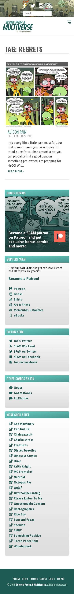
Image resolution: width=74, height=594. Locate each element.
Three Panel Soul (26, 541)
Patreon (19, 288)
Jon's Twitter (23, 341)
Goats (18, 387)
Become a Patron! (24, 278)
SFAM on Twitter (25, 351)
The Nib (60, 578)
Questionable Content (29, 503)
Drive (17, 461)
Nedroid (19, 477)
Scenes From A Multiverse (31, 584)
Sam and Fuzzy (24, 519)
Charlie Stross (24, 439)
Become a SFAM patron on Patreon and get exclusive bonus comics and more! (28, 239)
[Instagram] (41, 6)
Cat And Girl (22, 429)
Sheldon (19, 525)
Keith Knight (22, 466)
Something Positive (27, 535)
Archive (16, 578)
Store (25, 578)
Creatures (21, 445)
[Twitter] (33, 6)
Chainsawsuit (23, 434)
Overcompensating (27, 493)
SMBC (18, 530)
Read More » (16, 171)
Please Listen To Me (28, 498)
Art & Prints (22, 304)
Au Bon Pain (17, 132)
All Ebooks (21, 398)
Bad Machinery (24, 423)
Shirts (18, 299)
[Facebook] (24, 6)
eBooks (19, 315)
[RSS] (49, 6)
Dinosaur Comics (25, 455)
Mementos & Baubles (28, 310)
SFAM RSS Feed (24, 346)
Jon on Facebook (25, 362)
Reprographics (24, 509)
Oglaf (18, 487)
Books (18, 294)
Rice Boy (20, 514)
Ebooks (43, 578)
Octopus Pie (22, 482)
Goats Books (23, 393)
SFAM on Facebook (27, 357)
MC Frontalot (23, 471)
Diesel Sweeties (25, 450)
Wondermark (22, 546)
